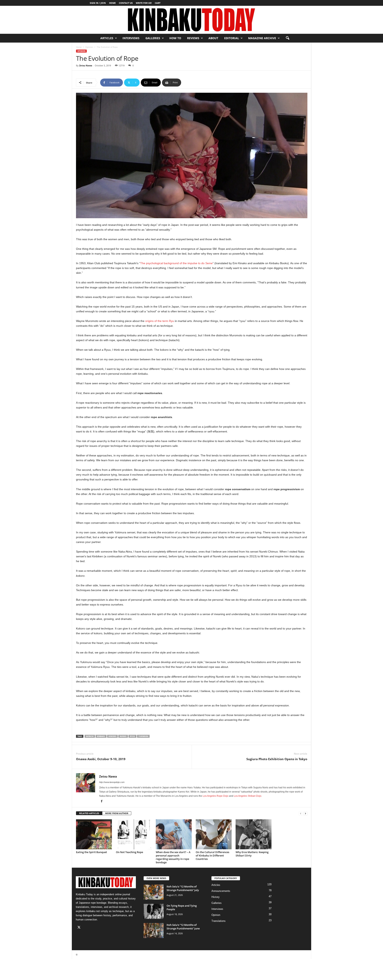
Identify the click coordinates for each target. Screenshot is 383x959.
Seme (209, 263)
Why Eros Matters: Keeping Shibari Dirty (252, 853)
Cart (157, 2)
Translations (218, 920)
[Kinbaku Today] (191, 20)
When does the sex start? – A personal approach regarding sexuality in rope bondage (173, 857)
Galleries (152, 38)
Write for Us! (144, 2)
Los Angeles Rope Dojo (215, 796)
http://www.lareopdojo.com (111, 782)
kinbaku (101, 736)
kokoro (112, 736)
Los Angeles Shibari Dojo (247, 796)
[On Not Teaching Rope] (134, 834)
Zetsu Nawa (85, 65)
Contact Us (126, 2)
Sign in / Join (98, 2)
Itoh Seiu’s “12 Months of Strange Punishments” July (183, 888)
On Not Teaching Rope (129, 852)
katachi (90, 736)
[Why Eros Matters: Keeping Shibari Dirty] (253, 834)
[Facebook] (101, 801)
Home (112, 2)
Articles (106, 38)
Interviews (130, 38)
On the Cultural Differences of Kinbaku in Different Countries (212, 855)
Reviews (193, 38)
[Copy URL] (194, 83)
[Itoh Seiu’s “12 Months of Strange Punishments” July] (154, 892)
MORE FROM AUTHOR (116, 813)
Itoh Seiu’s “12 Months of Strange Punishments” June (183, 926)
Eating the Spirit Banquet (91, 852)
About (213, 38)
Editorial (231, 38)
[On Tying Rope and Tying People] (154, 911)
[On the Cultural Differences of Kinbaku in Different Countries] (214, 834)
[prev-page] (301, 813)
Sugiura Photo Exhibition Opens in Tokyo (276, 759)
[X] (79, 927)
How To (175, 38)
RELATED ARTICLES (89, 813)
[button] (287, 38)
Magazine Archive (262, 38)
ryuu (132, 736)
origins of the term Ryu (159, 321)
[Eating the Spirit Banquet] (94, 834)
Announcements (220, 890)
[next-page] (305, 813)
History (215, 896)
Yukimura (143, 736)
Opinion (89, 47)
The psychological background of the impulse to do (172, 263)
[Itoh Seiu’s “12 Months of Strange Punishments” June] (154, 930)
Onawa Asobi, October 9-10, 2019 (100, 759)
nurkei (123, 736)
